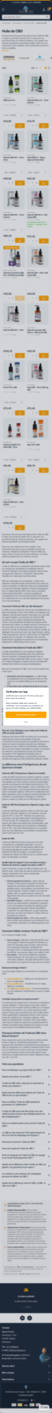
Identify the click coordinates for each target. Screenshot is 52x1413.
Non (26, 722)
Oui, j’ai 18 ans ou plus (26, 715)
